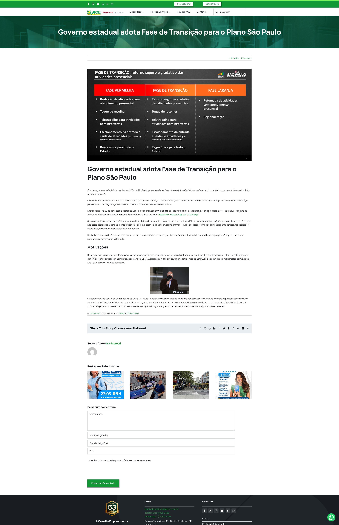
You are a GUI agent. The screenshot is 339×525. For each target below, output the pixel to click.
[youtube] (98, 4)
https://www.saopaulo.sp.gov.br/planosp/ (178, 214)
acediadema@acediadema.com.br (162, 509)
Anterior (235, 58)
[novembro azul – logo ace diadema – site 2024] (105, 11)
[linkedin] (103, 4)
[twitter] (210, 510)
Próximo (245, 58)
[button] (331, 517)
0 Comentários (132, 313)
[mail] (112, 4)
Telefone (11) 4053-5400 (157, 512)
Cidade (122, 313)
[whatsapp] (107, 4)
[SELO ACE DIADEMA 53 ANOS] (112, 500)
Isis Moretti (95, 313)
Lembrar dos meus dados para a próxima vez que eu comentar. (120, 460)
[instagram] (93, 4)
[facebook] (88, 4)
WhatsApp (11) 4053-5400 (158, 516)
